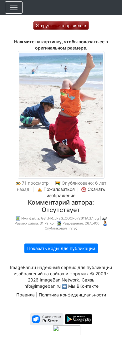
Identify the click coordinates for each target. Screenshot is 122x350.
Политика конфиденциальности (72, 294)
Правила (25, 294)
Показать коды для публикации (61, 248)
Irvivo (73, 228)
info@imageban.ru (42, 286)
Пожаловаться (59, 189)
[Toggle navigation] (14, 7)
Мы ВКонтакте (83, 286)
